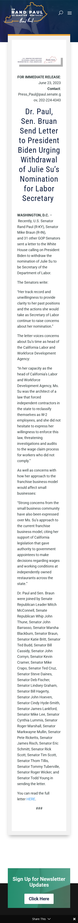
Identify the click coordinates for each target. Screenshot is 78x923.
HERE (30, 799)
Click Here (39, 898)
